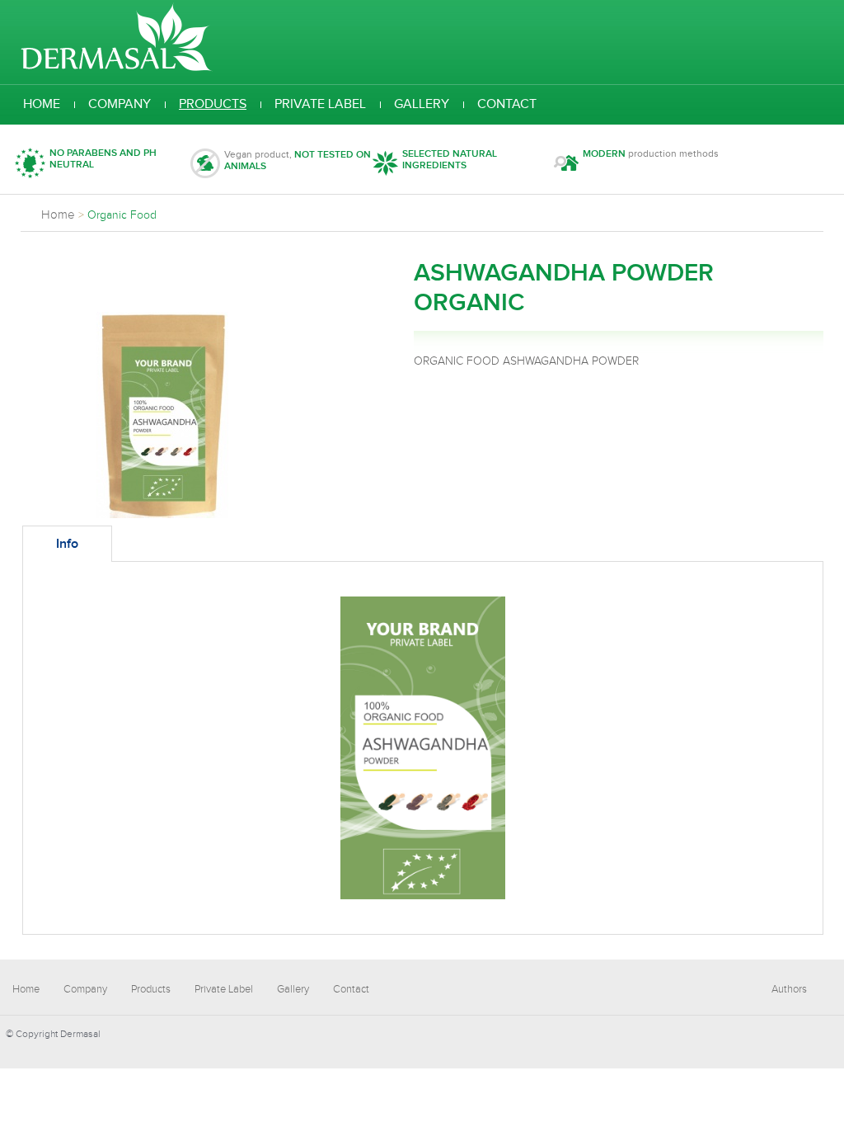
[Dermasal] (117, 68)
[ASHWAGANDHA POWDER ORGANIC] (162, 514)
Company (119, 104)
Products (212, 104)
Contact (507, 104)
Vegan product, (297, 160)
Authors (789, 989)
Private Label (320, 104)
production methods (651, 154)
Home (41, 104)
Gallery (421, 104)
